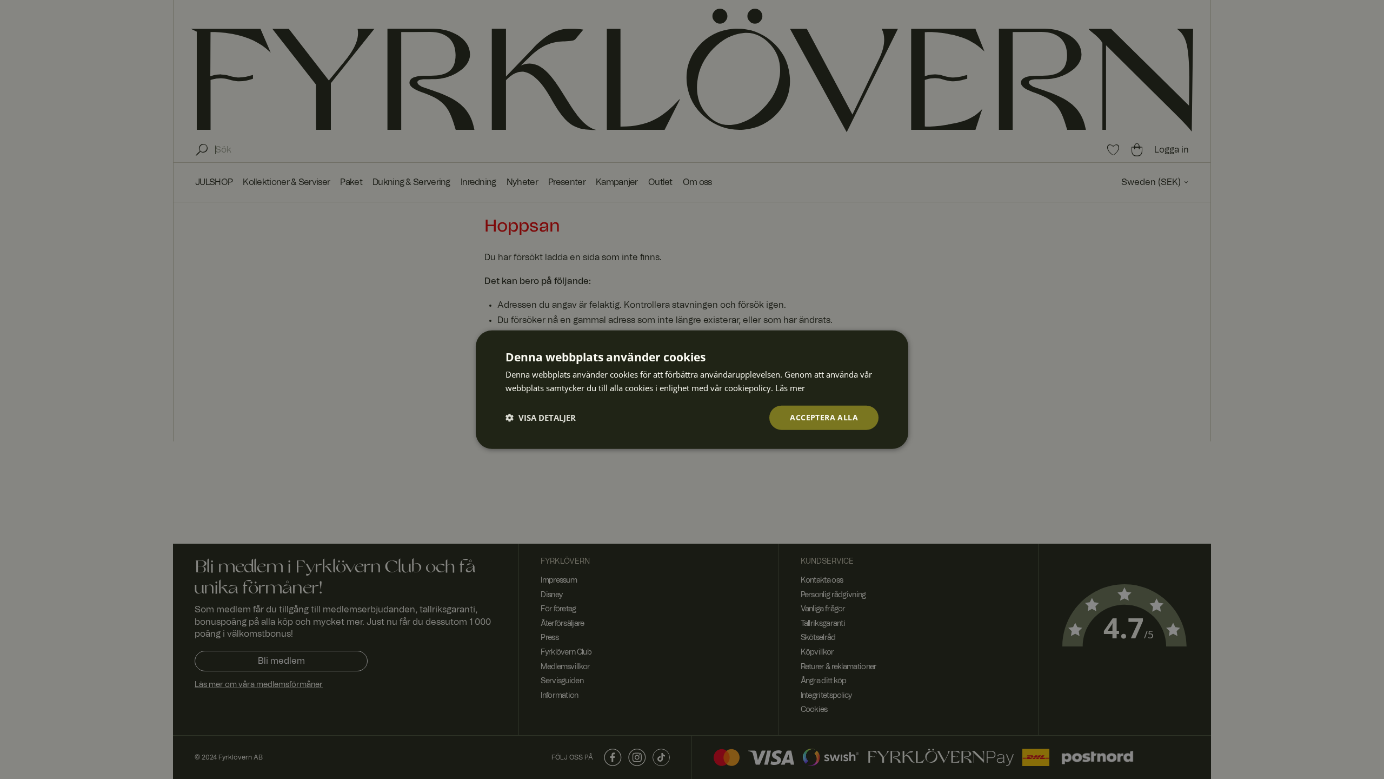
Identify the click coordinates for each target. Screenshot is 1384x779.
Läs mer (790, 387)
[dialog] (692, 390)
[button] (540, 418)
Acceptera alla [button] (824, 417)
